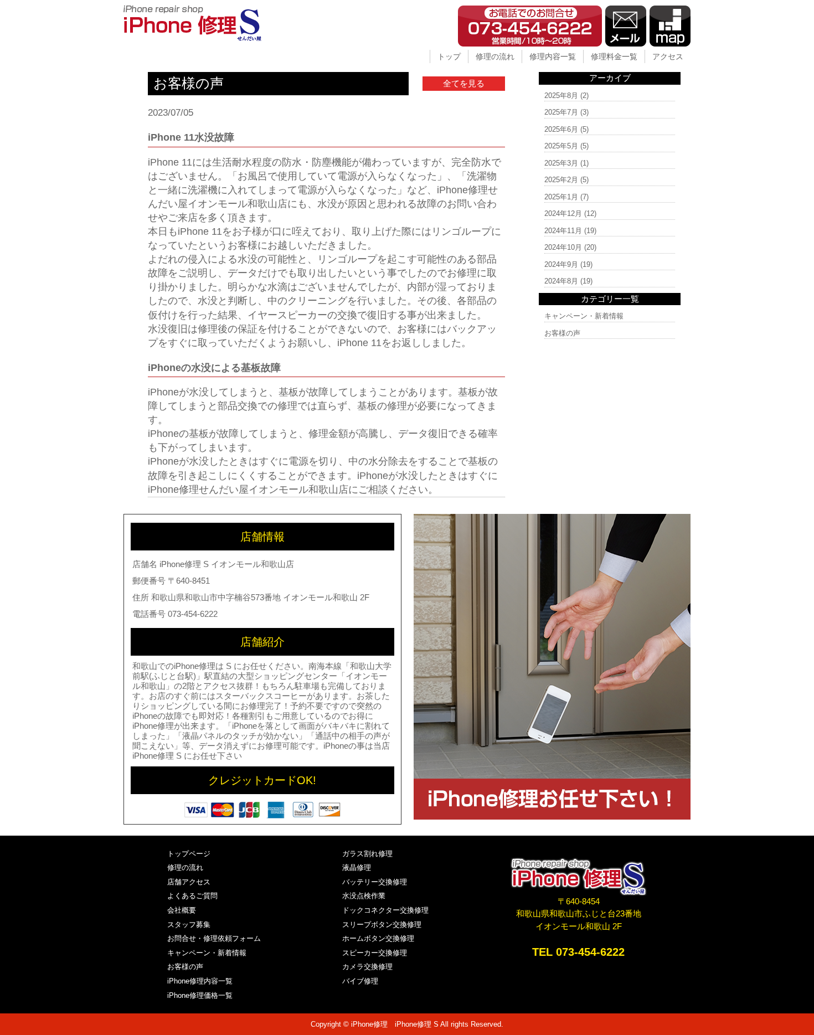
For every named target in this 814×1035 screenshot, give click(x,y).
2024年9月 (561, 264)
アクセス (667, 56)
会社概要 (181, 910)
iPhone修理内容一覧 (200, 981)
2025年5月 (561, 146)
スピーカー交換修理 (374, 953)
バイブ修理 (360, 981)
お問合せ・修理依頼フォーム (214, 938)
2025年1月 (561, 197)
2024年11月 (563, 230)
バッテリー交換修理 (374, 882)
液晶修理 (356, 867)
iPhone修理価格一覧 (200, 995)
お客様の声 (562, 333)
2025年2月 (561, 180)
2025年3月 (561, 163)
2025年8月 (561, 95)
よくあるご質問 (192, 896)
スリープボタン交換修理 (381, 924)
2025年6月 (561, 129)
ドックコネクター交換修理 (385, 910)
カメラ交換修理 (367, 966)
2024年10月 (563, 247)
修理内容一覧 (552, 56)
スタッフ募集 (188, 924)
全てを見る (464, 83)
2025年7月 (561, 112)
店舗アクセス (188, 882)
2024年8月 (561, 281)
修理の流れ (495, 56)
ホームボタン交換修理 (378, 938)
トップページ (188, 853)
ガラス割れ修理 (367, 853)
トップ (449, 56)
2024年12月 (563, 213)
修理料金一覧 (614, 56)
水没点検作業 (363, 896)
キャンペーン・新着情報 (584, 316)
